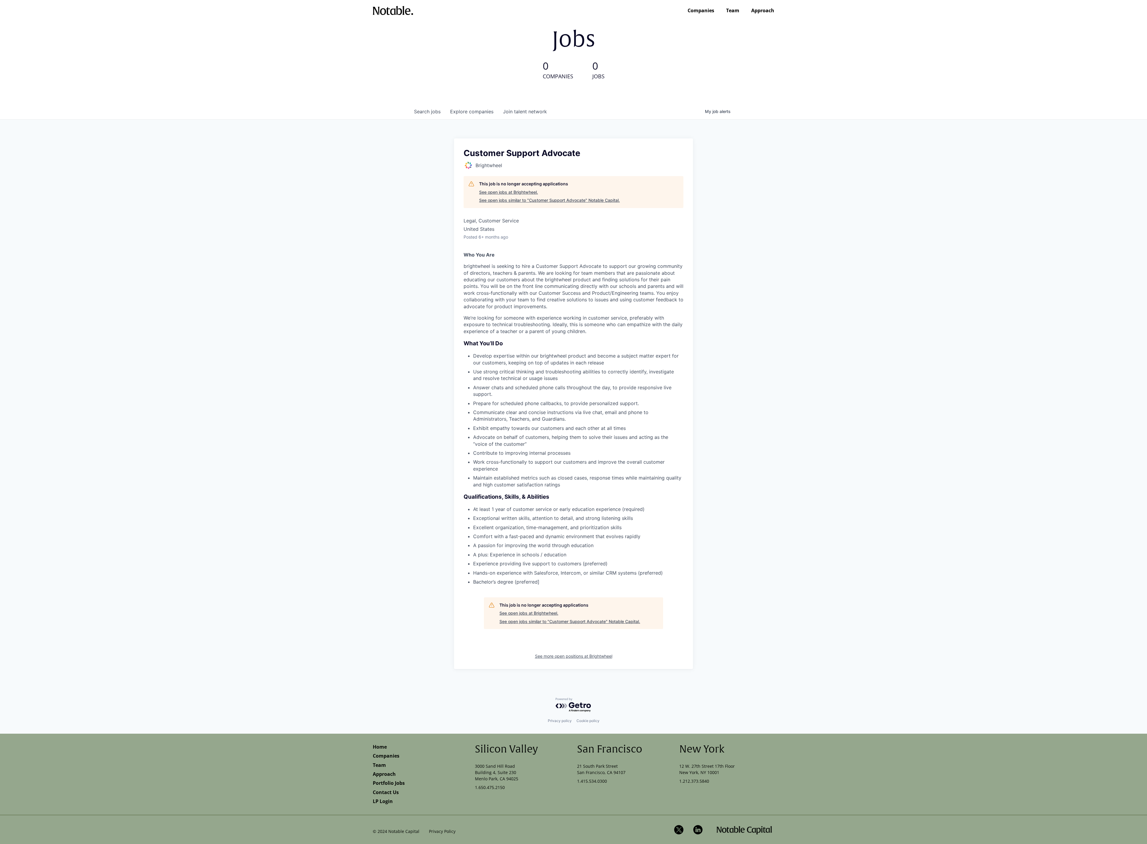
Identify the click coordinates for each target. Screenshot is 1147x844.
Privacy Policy (442, 831)
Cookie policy (587, 720)
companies (471, 112)
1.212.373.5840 (694, 781)
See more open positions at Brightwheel (573, 656)
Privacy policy (560, 720)
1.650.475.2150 (490, 787)
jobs (427, 112)
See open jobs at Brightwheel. (508, 192)
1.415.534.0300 (592, 781)
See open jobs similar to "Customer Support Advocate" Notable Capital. (549, 200)
